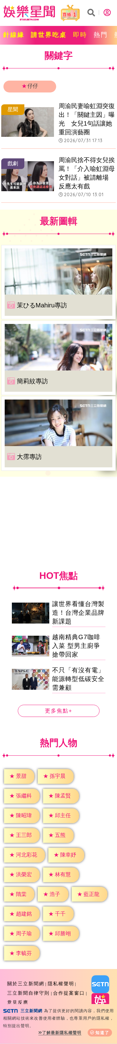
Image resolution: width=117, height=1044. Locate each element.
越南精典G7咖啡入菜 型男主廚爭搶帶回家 (76, 646)
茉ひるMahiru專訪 (42, 305)
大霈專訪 (29, 456)
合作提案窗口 (69, 993)
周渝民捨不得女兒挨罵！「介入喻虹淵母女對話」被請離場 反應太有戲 (87, 173)
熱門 (101, 34)
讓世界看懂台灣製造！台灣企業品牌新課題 (78, 612)
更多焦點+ (58, 711)
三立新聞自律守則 (28, 993)
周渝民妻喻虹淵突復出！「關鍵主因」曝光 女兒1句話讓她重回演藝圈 (87, 119)
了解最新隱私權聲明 (61, 1032)
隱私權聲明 (61, 983)
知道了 (102, 1032)
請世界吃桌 (49, 34)
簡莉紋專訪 (32, 381)
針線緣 (14, 34)
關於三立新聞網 (25, 983)
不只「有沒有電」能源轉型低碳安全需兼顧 (78, 679)
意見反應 (17, 1002)
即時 (80, 34)
